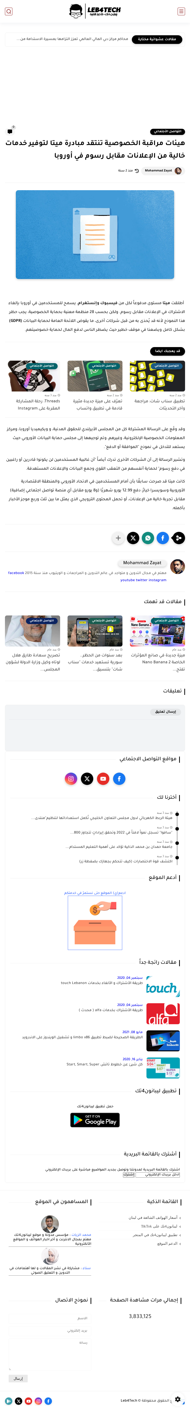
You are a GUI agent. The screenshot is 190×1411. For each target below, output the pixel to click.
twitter (142, 581)
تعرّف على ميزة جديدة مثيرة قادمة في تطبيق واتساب (97, 405)
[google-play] (8, 1401)
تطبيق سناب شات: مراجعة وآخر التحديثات (160, 405)
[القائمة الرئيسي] (181, 11)
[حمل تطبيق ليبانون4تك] (95, 1130)
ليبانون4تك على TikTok (159, 1226)
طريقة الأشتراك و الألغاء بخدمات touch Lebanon (102, 983)
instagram (157, 581)
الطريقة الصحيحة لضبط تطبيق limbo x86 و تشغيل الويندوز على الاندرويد (82, 1038)
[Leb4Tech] (95, 11)
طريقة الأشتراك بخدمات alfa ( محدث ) (111, 1011)
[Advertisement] (95, 91)
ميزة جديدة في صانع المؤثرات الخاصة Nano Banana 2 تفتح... (158, 662)
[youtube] (103, 779)
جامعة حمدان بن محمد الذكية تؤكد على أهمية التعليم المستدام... (119, 847)
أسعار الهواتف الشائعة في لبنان (153, 1218)
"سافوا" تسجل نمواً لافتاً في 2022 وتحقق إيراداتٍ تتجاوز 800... (121, 833)
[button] (163, 538)
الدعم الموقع (167, 1243)
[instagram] (71, 779)
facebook (16, 574)
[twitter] (87, 779)
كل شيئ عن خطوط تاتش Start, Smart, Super (105, 1065)
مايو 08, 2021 (132, 1032)
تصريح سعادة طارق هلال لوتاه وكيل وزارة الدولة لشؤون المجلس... (33, 662)
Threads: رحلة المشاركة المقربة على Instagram (38, 405)
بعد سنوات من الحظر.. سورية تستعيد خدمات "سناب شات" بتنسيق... (95, 662)
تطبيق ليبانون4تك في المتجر (155, 1235)
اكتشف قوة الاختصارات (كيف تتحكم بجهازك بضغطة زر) (125, 862)
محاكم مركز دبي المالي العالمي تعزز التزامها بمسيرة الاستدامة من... (72, 39)
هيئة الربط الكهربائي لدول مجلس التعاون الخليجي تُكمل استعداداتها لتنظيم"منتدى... (101, 818)
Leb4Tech (129, 1401)
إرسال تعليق (165, 712)
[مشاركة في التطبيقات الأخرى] (118, 538)
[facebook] (119, 779)
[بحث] (8, 11)
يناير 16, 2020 (133, 1059)
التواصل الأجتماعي (167, 131)
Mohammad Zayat (158, 171)
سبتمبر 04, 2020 (130, 978)
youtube (127, 581)
